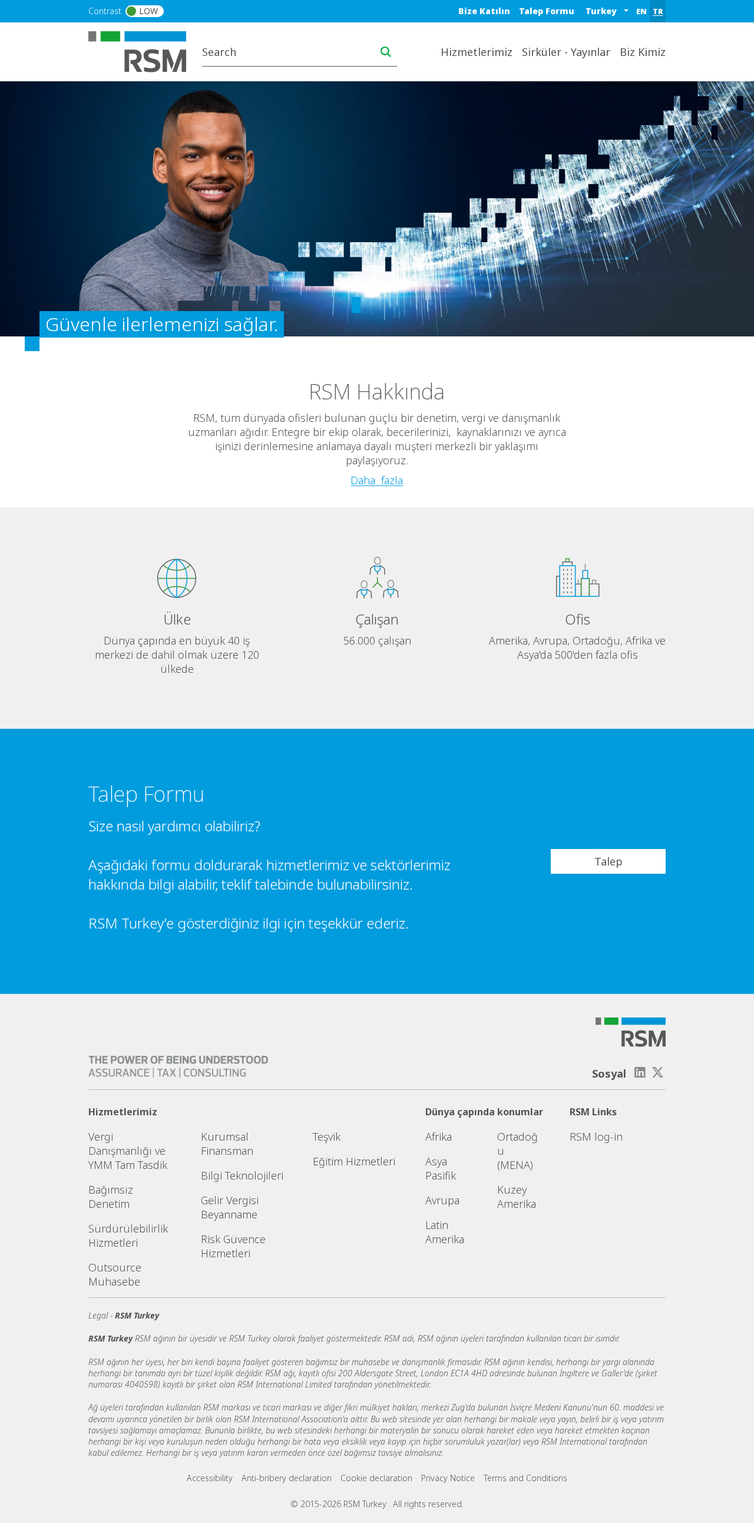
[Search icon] (386, 52)
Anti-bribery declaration (287, 1478)
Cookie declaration (376, 1478)
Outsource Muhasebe (114, 1274)
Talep (608, 861)
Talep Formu (546, 10)
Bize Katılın (484, 10)
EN (641, 11)
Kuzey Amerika (516, 1196)
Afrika (438, 1136)
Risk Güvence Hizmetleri (233, 1246)
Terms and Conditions (525, 1478)
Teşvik (326, 1136)
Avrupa (442, 1200)
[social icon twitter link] (658, 1072)
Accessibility (210, 1478)
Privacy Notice (448, 1478)
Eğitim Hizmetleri (354, 1161)
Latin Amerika (444, 1232)
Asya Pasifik (440, 1168)
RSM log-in (596, 1136)
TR (658, 11)
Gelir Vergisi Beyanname (230, 1207)
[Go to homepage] (144, 50)
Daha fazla (376, 480)
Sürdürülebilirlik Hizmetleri (128, 1235)
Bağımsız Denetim (110, 1196)
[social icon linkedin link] (639, 1072)
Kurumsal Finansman (227, 1143)
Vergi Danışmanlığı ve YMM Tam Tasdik (127, 1150)
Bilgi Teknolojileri (242, 1175)
